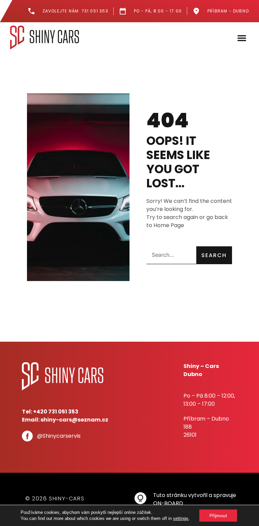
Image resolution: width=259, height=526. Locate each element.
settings (181, 518)
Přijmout (218, 515)
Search (214, 255)
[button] (242, 38)
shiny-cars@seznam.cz (74, 420)
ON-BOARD (168, 503)
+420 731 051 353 (55, 411)
